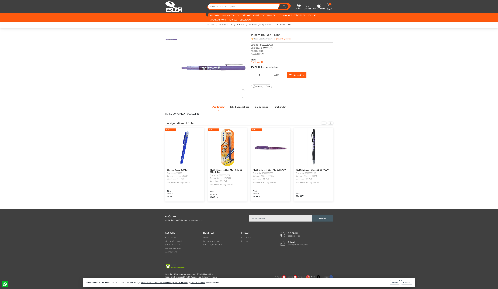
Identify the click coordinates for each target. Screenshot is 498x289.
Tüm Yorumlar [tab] (261, 107)
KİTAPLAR (312, 15)
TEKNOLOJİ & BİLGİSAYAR (240, 20)
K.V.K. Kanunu (170, 238)
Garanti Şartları (172, 245)
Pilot (261, 51)
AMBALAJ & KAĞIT (218, 20)
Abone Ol (322, 218)
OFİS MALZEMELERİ (250, 15)
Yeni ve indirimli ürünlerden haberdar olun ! (184, 220)
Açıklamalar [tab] (218, 107)
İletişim (244, 241)
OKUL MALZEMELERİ (230, 15)
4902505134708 (257, 54)
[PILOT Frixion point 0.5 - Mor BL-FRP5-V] (237, 147)
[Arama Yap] (284, 6)
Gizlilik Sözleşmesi (173, 241)
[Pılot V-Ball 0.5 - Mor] (213, 67)
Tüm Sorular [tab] (279, 107)
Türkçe (299, 9)
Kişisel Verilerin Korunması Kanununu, (156, 282)
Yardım (206, 238)
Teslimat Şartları (173, 248)
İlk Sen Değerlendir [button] (284, 39)
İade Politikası (171, 252)
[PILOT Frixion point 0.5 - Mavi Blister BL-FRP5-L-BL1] (194, 147)
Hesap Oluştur (319, 9)
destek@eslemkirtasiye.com (298, 245)
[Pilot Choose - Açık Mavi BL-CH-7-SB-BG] (323, 147)
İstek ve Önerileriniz (212, 241)
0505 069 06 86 (294, 236)
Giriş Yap (307, 9)
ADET (276, 75)
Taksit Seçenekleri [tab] (239, 107)
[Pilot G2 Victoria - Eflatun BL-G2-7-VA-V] (280, 147)
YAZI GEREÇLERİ (268, 15)
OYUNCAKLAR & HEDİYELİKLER (291, 15)
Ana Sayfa (214, 15)
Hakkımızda (246, 238)
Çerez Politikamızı (198, 282)
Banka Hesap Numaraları (214, 245)
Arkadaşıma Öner (263, 87)
